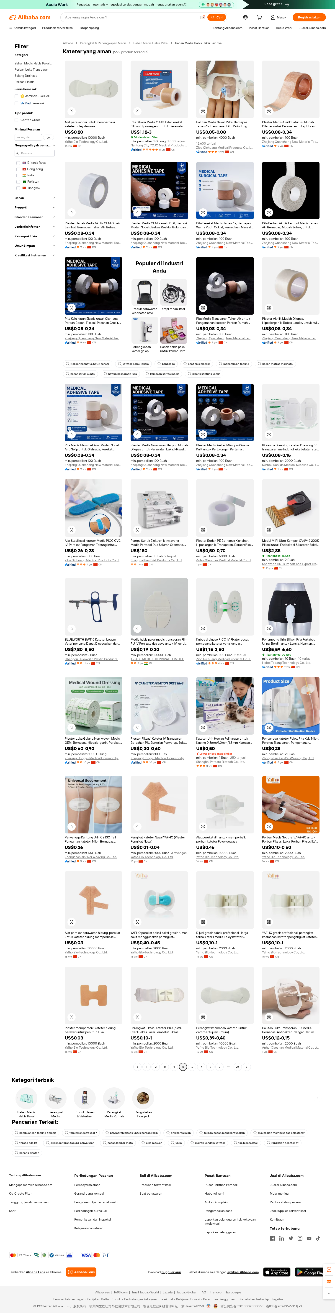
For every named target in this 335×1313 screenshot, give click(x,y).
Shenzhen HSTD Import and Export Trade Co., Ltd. (291, 564)
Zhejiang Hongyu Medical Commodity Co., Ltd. (93, 758)
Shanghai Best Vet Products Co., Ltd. (156, 560)
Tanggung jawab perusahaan (29, 1202)
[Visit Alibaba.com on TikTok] (318, 1238)
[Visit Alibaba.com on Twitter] (291, 1238)
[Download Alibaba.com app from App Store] (277, 1272)
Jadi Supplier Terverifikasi (288, 1211)
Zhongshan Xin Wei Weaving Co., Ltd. (288, 758)
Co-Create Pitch (20, 1193)
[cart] (260, 18)
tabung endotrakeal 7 (83, 1132)
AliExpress (102, 1292)
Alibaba (68, 43)
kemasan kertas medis (164, 374)
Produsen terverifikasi (155, 1185)
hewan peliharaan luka (122, 374)
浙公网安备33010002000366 (242, 1306)
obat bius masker (199, 363)
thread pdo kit (28, 1142)
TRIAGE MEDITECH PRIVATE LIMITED (157, 659)
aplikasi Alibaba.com (243, 1272)
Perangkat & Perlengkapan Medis (103, 43)
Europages (233, 1292)
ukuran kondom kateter (210, 1142)
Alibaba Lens (35, 1272)
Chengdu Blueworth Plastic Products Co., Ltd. (93, 659)
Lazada (168, 1292)
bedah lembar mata (120, 1142)
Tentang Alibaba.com (25, 1175)
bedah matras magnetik (277, 363)
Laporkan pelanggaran (220, 1232)
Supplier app (171, 1272)
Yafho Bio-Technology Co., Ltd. (86, 141)
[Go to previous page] (137, 1067)
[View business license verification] (208, 1306)
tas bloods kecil (248, 1142)
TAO (203, 1292)
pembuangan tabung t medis (37, 1132)
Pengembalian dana (218, 1211)
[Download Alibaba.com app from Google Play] (310, 1272)
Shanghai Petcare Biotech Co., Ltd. (220, 762)
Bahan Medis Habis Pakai (150, 43)
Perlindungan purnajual (90, 1211)
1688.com (121, 1292)
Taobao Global (186, 1292)
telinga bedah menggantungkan (224, 1132)
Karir (12, 1211)
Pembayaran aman (87, 1185)
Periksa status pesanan (286, 1202)
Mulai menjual (279, 1193)
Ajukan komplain (216, 1202)
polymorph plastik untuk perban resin (134, 1132)
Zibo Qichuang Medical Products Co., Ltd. (225, 147)
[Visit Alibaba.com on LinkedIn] (281, 1238)
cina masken (154, 1142)
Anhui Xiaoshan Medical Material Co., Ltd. (225, 560)
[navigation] (34, 555)
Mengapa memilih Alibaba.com (30, 1185)
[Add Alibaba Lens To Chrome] (81, 1272)
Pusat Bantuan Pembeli (221, 1185)
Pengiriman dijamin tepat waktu (96, 1202)
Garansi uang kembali (89, 1193)
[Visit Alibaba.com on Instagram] (300, 1238)
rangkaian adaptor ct (285, 1142)
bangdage (168, 363)
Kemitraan (277, 1219)
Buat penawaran (150, 1193)
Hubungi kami (214, 1193)
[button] (203, 17)
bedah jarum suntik (82, 374)
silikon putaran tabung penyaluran (72, 1142)
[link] (329, 1270)
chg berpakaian (181, 1132)
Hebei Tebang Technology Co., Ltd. (286, 662)
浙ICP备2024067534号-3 (284, 1306)
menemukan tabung (236, 363)
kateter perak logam (136, 363)
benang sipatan (29, 1153)
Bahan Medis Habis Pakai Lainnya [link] (198, 43)
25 (237, 1066)
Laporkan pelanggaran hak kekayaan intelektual (230, 1221)
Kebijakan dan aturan (88, 1228)
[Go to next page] (247, 1067)
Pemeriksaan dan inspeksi (92, 1219)
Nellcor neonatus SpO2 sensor (89, 363)
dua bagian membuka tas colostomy (281, 1132)
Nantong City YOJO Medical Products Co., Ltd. (159, 145)
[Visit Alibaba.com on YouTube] (309, 1238)
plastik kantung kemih (206, 374)
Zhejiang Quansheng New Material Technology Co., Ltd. (291, 141)
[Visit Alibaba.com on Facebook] (272, 1238)
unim (178, 1142)
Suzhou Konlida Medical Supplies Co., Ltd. (291, 465)
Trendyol (216, 1292)
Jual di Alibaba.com (283, 1185)
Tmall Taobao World (145, 1292)
